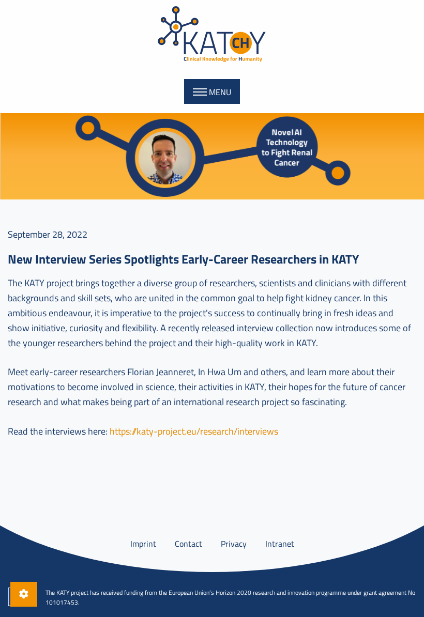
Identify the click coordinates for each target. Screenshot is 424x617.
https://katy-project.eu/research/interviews (194, 431)
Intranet (279, 543)
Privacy (234, 543)
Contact (188, 543)
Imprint (143, 543)
